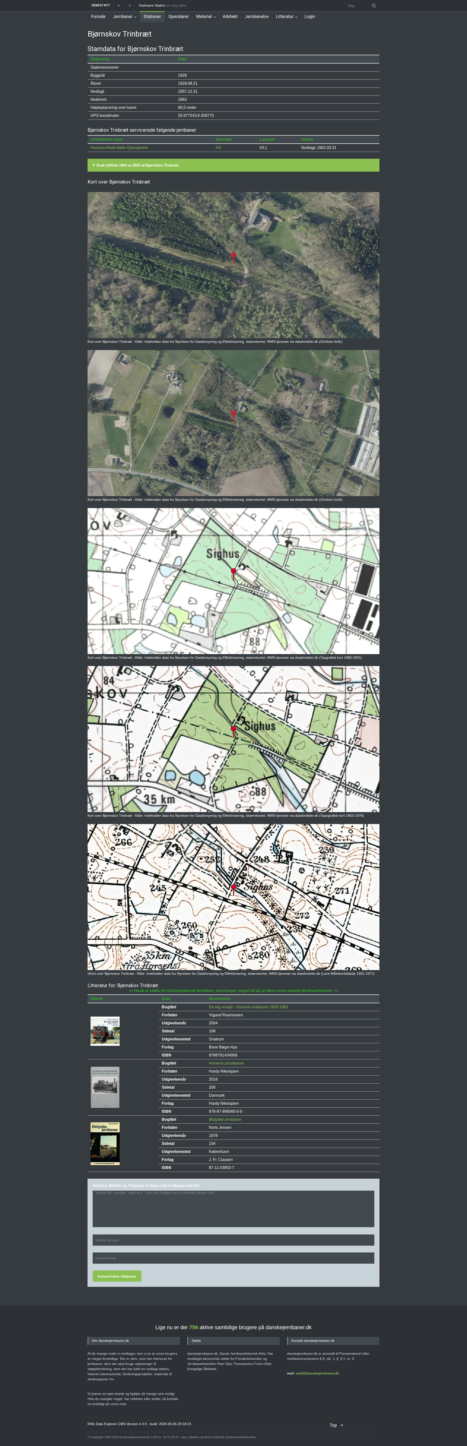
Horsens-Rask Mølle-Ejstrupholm (119, 148)
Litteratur (285, 16)
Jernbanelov (257, 16)
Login (310, 16)
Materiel (204, 16)
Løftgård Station (151, 5)
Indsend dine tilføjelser (117, 1276)
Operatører (178, 16)
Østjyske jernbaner (225, 1119)
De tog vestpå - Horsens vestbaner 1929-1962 (248, 1007)
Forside (98, 16)
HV (218, 148)
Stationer (152, 16)
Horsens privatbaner (226, 1063)
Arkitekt (230, 16)
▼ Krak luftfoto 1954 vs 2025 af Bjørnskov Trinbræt (135, 165)
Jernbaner (123, 16)
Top (333, 1425)
